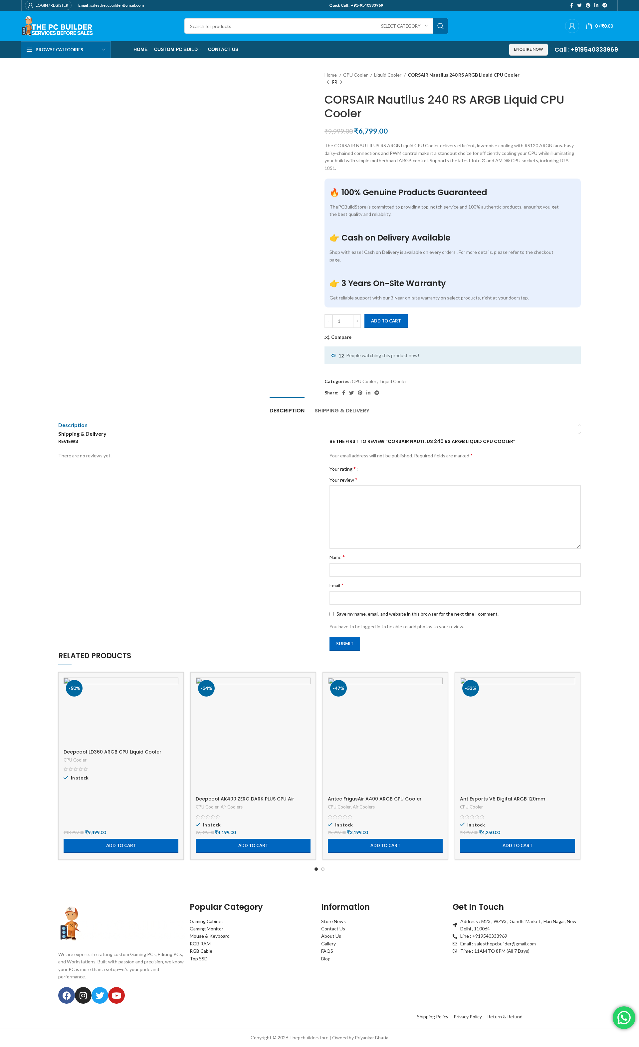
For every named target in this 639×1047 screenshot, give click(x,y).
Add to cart (386, 320)
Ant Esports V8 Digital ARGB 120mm (502, 798)
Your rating (342, 468)
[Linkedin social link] (596, 5)
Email (336, 585)
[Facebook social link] (571, 5)
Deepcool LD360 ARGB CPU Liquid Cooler (112, 752)
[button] (121, 846)
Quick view (173, 703)
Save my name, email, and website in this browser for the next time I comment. (417, 614)
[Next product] (341, 82)
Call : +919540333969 (586, 49)
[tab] (287, 407)
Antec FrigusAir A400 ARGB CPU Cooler (375, 798)
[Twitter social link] (579, 5)
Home (331, 75)
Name (337, 557)
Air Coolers (232, 806)
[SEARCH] (440, 26)
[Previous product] (327, 82)
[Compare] (173, 688)
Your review (343, 479)
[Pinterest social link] (588, 5)
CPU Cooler (356, 75)
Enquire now (528, 49)
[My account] (572, 26)
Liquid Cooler (388, 75)
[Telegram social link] (604, 5)
